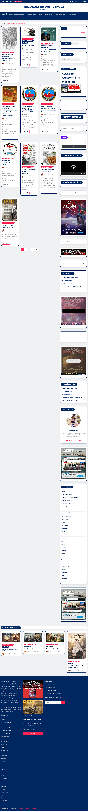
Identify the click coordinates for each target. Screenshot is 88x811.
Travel (62, 563)
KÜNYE (63, 522)
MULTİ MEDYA (65, 532)
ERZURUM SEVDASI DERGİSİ (44, 7)
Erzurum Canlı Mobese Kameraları (69, 497)
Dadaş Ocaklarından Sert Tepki (9, 164)
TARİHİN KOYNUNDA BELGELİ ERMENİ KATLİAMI (28, 171)
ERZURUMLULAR (65, 510)
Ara (64, 137)
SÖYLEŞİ (63, 547)
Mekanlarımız (61, 14)
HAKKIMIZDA (64, 519)
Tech (62, 560)
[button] (73, 167)
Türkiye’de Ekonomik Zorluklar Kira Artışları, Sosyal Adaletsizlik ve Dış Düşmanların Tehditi (29, 109)
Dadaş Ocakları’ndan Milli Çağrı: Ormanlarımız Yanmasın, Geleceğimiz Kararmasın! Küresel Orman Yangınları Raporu (9, 111)
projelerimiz (64, 535)
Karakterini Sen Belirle (66, 283)
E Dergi (4, 14)
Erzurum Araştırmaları (16, 14)
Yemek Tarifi (64, 581)
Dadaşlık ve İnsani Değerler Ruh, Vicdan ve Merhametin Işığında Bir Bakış (48, 109)
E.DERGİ (63, 491)
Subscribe (33, 733)
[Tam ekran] (84, 173)
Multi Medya (72, 14)
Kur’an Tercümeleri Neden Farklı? (69, 277)
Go (83, 34)
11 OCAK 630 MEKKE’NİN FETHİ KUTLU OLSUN (48, 51)
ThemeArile (33, 808)
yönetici (6, 63)
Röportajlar (49, 14)
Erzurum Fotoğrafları (66, 500)
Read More (6, 80)
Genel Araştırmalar (66, 516)
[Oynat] (63, 173)
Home (3, 23)
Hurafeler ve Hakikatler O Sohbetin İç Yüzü (71, 287)
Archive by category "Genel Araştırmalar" (15, 23)
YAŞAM (40, 14)
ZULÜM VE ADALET (28, 45)
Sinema (63, 544)
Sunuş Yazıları (64, 556)
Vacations (63, 569)
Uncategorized (65, 566)
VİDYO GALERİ (64, 572)
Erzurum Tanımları (66, 507)
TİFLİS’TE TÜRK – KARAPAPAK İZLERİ (8, 226)
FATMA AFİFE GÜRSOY (66, 513)
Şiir (62, 541)
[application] (73, 168)
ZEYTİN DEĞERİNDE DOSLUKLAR (8, 60)
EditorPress (26, 808)
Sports (63, 553)
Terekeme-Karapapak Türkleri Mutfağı (47, 170)
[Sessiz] (82, 173)
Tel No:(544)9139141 (73, 361)
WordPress (19, 808)
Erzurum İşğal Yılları (66, 503)
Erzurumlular (31, 14)
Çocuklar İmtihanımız (66, 280)
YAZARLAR (5, 18)
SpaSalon (63, 550)
